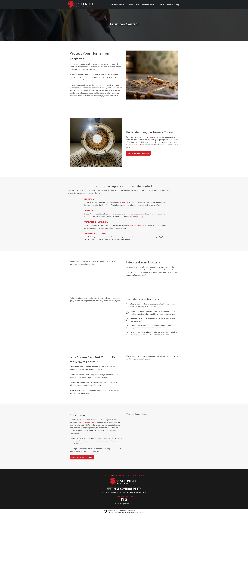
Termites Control (133, 5)
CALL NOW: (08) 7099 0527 (138, 153)
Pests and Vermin (148, 5)
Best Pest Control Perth (87, 422)
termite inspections (127, 202)
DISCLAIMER (108, 475)
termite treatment (135, 214)
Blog (177, 5)
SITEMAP (141, 475)
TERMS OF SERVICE (119, 475)
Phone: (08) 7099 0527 (124, 496)
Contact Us (169, 5)
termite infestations (134, 225)
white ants (153, 137)
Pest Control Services (117, 5)
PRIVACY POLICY (132, 475)
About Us (161, 5)
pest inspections (138, 145)
